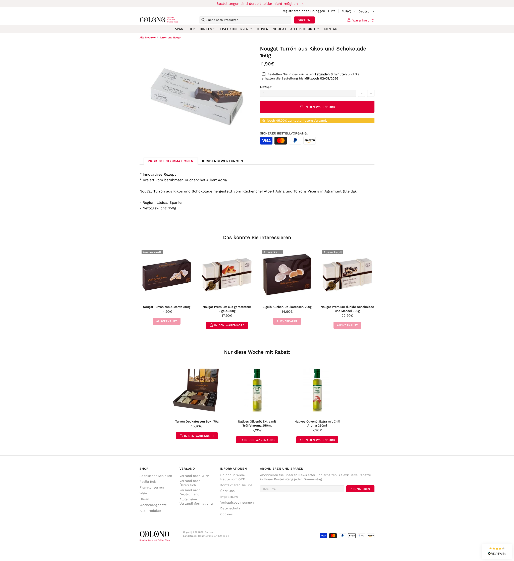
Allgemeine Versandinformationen (196, 501)
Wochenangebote (153, 505)
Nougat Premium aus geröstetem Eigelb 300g (227, 309)
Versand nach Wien (194, 476)
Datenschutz (230, 508)
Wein (143, 493)
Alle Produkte (148, 37)
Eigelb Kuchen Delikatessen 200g (287, 307)
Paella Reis (148, 482)
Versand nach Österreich (190, 483)
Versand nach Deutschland (190, 492)
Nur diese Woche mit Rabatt (257, 352)
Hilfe (331, 11)
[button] (497, 551)
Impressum (229, 497)
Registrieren (291, 11)
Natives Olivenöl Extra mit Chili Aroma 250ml (317, 423)
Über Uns (227, 491)
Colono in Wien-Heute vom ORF (233, 477)
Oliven (144, 499)
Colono (146, 19)
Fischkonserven (152, 487)
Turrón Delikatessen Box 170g (196, 421)
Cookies (226, 514)
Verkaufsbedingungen (237, 502)
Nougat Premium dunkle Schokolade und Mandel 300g (347, 309)
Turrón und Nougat (170, 37)
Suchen (304, 20)
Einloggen (317, 11)
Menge (266, 87)
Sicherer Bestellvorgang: (284, 133)
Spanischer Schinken (156, 476)
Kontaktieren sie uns (236, 485)
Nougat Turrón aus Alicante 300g (166, 307)
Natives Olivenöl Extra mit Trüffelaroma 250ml (257, 423)
